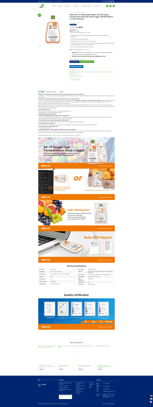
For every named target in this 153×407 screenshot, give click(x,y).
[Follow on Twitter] (108, 1)
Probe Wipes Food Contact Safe (85, 366)
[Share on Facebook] (71, 80)
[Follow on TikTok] (106, 1)
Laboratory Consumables (64, 385)
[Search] (114, 6)
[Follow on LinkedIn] (112, 1)
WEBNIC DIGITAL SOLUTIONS (51, 403)
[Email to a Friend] (75, 80)
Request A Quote (76, 66)
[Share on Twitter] (73, 80)
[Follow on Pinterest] (110, 1)
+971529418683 (77, 135)
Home (54, 6)
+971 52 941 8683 (106, 383)
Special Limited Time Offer (76, 75)
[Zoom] (40, 46)
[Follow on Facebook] (102, 1)
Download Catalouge (65, 395)
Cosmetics (91, 382)
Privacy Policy (104, 403)
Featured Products (86, 6)
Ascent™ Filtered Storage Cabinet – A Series (47, 367)
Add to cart (74, 61)
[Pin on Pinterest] (77, 80)
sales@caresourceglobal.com (55, 135)
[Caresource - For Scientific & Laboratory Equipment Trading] (44, 6)
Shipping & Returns (111, 403)
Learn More (86, 49)
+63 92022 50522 (106, 386)
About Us (60, 6)
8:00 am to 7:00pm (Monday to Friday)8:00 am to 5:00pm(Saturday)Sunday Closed (109, 395)
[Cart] (110, 6)
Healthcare (91, 384)
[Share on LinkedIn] (79, 80)
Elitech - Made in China (76, 76)
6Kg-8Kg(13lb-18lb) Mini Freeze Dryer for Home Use (105, 367)
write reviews (73, 24)
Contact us (98, 6)
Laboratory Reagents (63, 387)
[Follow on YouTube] (114, 1)
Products (67, 6)
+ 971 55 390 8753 (106, 389)
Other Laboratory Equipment (79, 12)
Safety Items (90, 387)
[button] (87, 62)
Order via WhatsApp (87, 61)
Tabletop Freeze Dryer (63, 366)
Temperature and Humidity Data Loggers (93, 71)
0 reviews (78, 22)
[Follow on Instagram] (104, 1)
